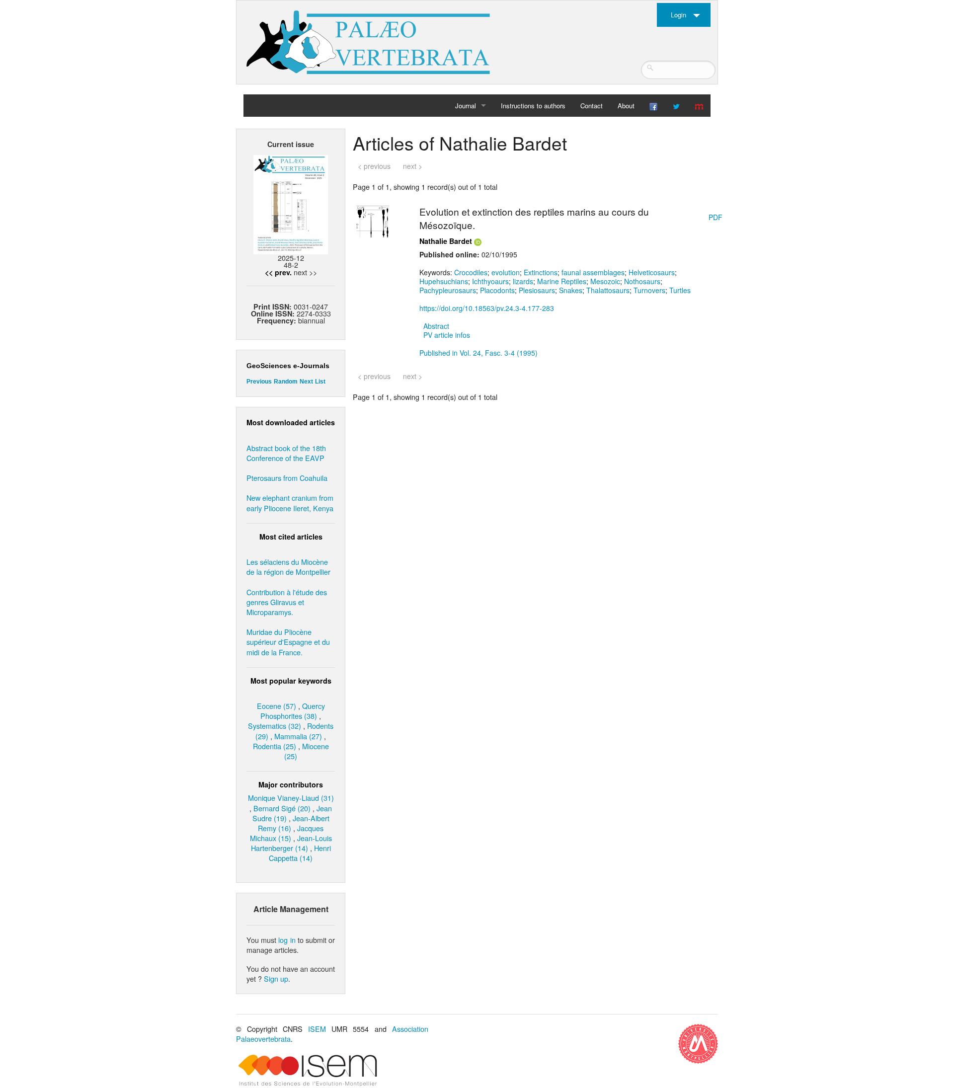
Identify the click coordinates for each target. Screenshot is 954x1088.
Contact (591, 105)
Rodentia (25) (274, 746)
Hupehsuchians (443, 281)
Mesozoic (605, 281)
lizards (523, 281)
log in (286, 939)
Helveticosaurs (652, 272)
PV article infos (446, 335)
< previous (374, 166)
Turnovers (649, 290)
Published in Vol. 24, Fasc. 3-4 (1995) (478, 353)
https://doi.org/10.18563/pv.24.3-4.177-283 (486, 308)
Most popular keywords (290, 681)
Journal (465, 105)
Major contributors (290, 784)
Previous (259, 381)
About (626, 105)
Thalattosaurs (608, 290)
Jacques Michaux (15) (287, 833)
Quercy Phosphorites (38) (292, 710)
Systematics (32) (274, 725)
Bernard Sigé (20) (282, 808)
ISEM (317, 1028)
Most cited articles (290, 537)
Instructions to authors (533, 105)
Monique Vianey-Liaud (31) (291, 797)
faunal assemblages (593, 272)
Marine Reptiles (561, 281)
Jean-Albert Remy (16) (293, 823)
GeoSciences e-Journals (287, 366)
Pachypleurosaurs (447, 290)
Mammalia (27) (298, 736)
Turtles (680, 290)
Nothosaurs (642, 281)
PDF (715, 217)
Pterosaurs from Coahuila (286, 477)
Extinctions (540, 272)
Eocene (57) (276, 705)
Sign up (276, 978)
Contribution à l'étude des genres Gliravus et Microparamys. (286, 602)
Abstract (436, 326)
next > (412, 166)
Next (306, 381)
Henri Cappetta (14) (300, 853)
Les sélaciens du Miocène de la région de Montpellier (288, 566)
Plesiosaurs (537, 290)
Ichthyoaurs (490, 281)
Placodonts (497, 290)
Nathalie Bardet (445, 241)
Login (678, 14)
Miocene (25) (306, 751)
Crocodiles (470, 272)
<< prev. (278, 272)
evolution (505, 272)
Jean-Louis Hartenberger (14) (291, 843)
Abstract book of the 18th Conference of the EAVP (286, 453)
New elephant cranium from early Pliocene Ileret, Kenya (289, 502)
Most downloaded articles (290, 422)
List (320, 381)
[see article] (373, 220)
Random (286, 381)
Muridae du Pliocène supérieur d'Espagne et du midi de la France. (288, 641)
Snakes (570, 290)
